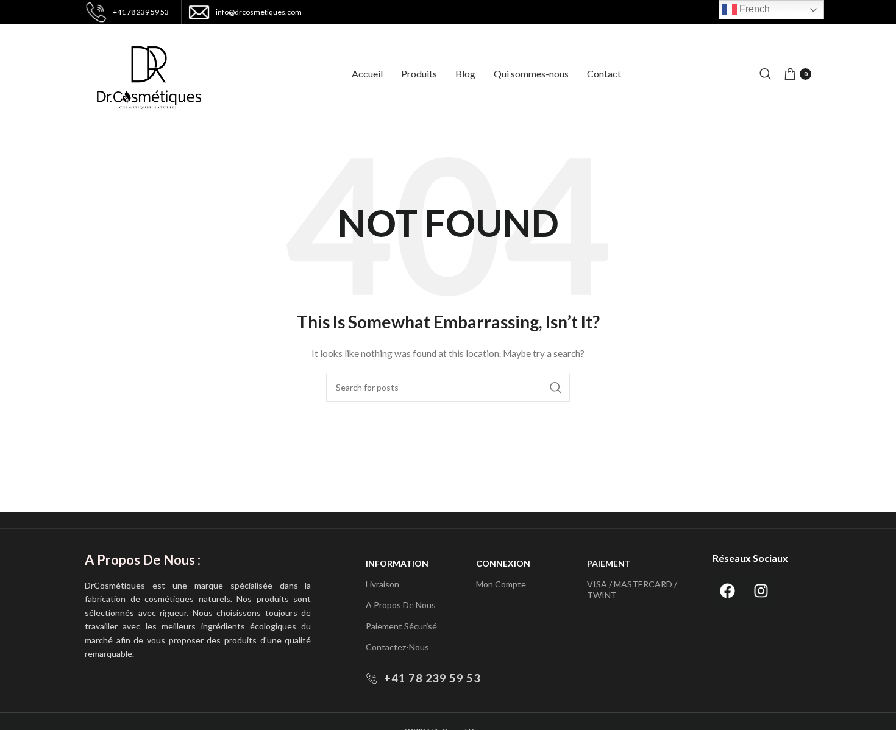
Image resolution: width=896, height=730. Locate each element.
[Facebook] (728, 590)
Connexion (503, 563)
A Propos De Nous (401, 605)
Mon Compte (501, 584)
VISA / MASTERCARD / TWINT (632, 589)
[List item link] (436, 678)
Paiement (609, 563)
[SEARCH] (556, 388)
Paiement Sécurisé (401, 626)
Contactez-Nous (397, 647)
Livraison (382, 584)
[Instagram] (761, 590)
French (753, 9)
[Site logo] (149, 73)
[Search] (765, 74)
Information (397, 563)
